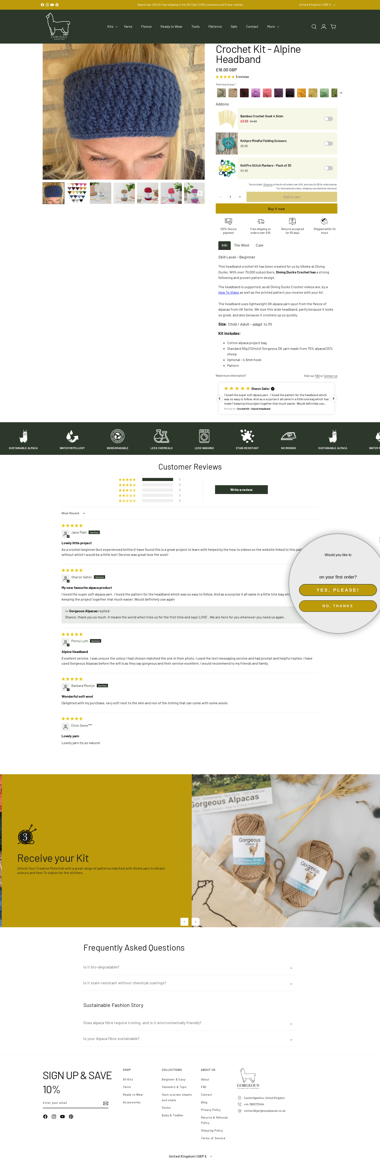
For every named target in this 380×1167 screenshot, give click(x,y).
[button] (111, 26)
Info (224, 245)
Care (259, 245)
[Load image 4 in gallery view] (124, 193)
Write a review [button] (241, 489)
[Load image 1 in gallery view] (53, 193)
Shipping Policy (212, 1130)
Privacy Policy (211, 1110)
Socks (166, 1107)
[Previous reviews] (219, 398)
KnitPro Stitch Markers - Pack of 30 (265, 165)
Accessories (132, 1102)
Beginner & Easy (173, 1079)
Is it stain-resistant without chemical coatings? (124, 982)
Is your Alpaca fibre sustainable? (111, 1038)
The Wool (241, 245)
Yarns (127, 1087)
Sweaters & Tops (174, 1087)
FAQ (317, 376)
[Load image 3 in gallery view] (100, 193)
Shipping (267, 184)
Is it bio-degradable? (101, 966)
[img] (72, 525)
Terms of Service (213, 1138)
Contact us (330, 376)
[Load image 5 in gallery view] (147, 193)
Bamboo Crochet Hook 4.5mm (261, 116)
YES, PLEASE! (331, 591)
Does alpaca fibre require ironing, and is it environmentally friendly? (142, 1022)
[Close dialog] (373, 539)
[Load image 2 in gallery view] (77, 193)
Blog (204, 1102)
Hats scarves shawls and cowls (177, 1097)
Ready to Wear (133, 1094)
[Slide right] (200, 193)
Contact (206, 1094)
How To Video (228, 292)
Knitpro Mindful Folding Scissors (263, 141)
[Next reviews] (333, 398)
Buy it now (276, 209)
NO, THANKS (330, 607)
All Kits (128, 1079)
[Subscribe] (103, 1103)
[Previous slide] (184, 922)
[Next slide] (196, 922)
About (205, 1079)
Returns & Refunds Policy (214, 1120)
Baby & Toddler (172, 1115)
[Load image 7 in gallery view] (194, 193)
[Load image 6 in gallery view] (171, 193)
